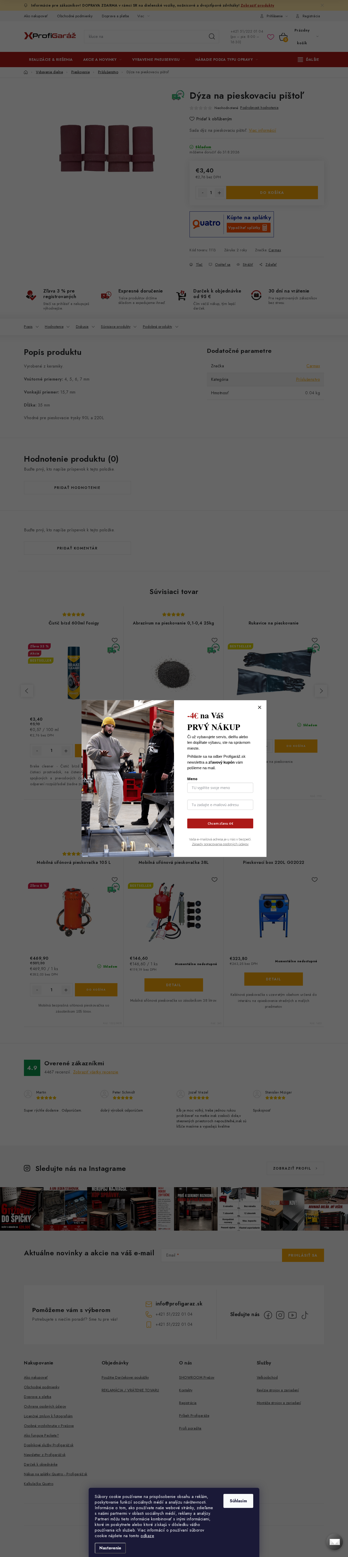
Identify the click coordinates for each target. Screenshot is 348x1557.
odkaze (147, 1536)
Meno (192, 778)
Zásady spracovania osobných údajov (220, 844)
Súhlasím (238, 1501)
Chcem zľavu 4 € (220, 823)
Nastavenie (110, 1548)
